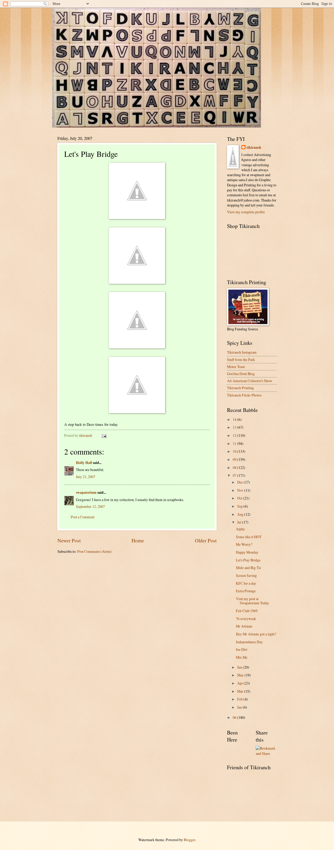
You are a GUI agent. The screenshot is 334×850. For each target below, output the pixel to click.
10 (235, 451)
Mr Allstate (244, 626)
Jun (240, 667)
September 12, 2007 (90, 506)
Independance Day (249, 641)
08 (235, 467)
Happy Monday (247, 552)
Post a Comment (82, 516)
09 (235, 459)
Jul (239, 522)
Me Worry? (244, 544)
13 (235, 427)
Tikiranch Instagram (242, 352)
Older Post (206, 540)
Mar (240, 691)
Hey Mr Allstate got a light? (256, 633)
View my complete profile (246, 211)
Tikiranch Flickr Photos (244, 395)
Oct (240, 498)
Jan (240, 707)
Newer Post (69, 540)
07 (235, 475)
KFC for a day (246, 583)
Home (138, 540)
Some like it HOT (248, 536)
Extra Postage (246, 590)
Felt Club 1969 (247, 610)
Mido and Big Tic (248, 567)
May (240, 675)
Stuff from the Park (241, 359)
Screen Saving (246, 575)
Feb (240, 699)
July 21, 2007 (85, 476)
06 (235, 717)
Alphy (240, 528)
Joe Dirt (241, 649)
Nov (240, 490)
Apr (240, 683)
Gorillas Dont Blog (241, 373)
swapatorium (86, 492)
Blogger (189, 839)
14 (235, 419)
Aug (240, 514)
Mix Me (241, 657)
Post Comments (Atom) (94, 551)
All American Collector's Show (249, 380)
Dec (240, 482)
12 (235, 435)
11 (235, 443)
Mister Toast (236, 366)
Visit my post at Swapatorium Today (252, 601)
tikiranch (254, 147)
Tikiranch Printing (240, 387)
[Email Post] (104, 435)
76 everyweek (246, 618)
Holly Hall (84, 462)
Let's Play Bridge (248, 560)
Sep (240, 506)
